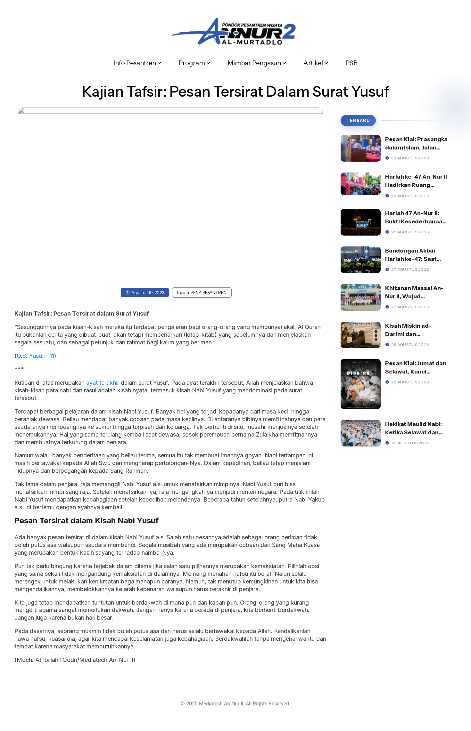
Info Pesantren (134, 63)
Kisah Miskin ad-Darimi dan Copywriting (408, 334)
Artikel (313, 63)
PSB (351, 63)
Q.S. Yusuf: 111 (35, 355)
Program (191, 63)
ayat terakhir (102, 382)
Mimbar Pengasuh (254, 63)
